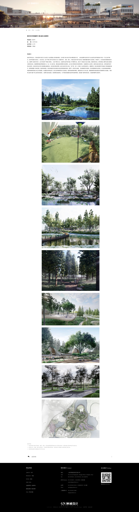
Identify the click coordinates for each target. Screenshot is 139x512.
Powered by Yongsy (78, 507)
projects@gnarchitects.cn (73, 482)
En (92, 3)
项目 (33, 30)
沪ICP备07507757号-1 (68, 507)
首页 (29, 30)
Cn (90, 3)
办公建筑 (38, 30)
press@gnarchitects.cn (72, 487)
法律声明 (85, 507)
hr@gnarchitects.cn (72, 492)
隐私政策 (90, 507)
